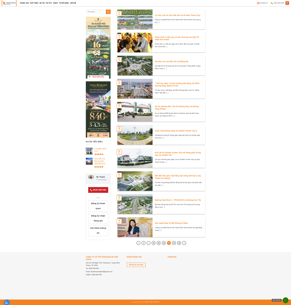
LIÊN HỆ (73, 3)
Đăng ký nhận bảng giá (98, 218)
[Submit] (108, 12)
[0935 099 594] (285, 300)
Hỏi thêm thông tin (98, 230)
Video (55, 3)
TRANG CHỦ (24, 3)
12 (159, 243)
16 (179, 243)
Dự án (42, 3)
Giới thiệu (34, 3)
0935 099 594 (99, 190)
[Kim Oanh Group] (9, 3)
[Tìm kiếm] (287, 3)
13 (164, 243)
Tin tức (49, 3)
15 (174, 243)
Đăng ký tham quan (98, 205)
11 (153, 243)
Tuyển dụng (64, 3)
